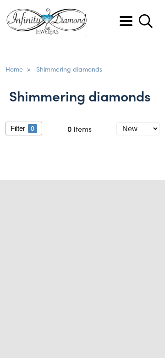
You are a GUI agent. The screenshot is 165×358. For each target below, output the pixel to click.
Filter (22, 128)
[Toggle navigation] (126, 21)
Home (14, 68)
